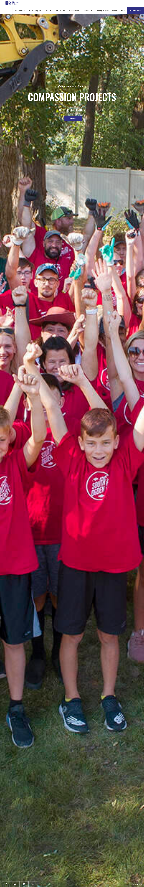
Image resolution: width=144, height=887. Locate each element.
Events (115, 10)
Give (123, 10)
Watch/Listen (135, 10)
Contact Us (87, 10)
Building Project (102, 10)
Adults (48, 10)
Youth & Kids (60, 10)
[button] (20, 10)
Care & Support (35, 10)
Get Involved (74, 10)
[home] (12, 3)
